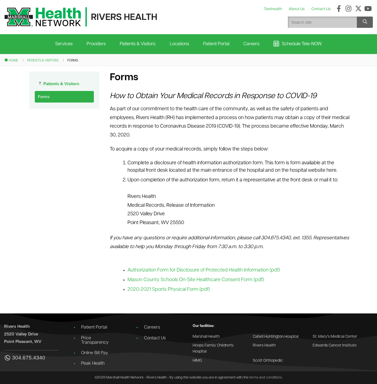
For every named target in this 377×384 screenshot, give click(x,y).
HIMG (197, 361)
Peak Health (93, 363)
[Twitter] (358, 9)
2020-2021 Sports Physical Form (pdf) (169, 289)
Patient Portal (216, 44)
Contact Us (155, 338)
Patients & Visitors (137, 44)
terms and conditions (265, 377)
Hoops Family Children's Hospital (213, 348)
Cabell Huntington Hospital (276, 337)
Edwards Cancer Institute (335, 345)
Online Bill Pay (94, 353)
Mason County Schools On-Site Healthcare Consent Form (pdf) (196, 280)
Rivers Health (264, 345)
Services (64, 44)
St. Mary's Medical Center (335, 337)
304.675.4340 (28, 358)
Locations (179, 44)
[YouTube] (368, 9)
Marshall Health (206, 337)
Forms (44, 96)
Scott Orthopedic (268, 361)
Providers (96, 44)
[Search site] (365, 22)
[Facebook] (339, 9)
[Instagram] (348, 9)
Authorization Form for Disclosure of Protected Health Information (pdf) (204, 270)
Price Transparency (94, 340)
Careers (251, 44)
